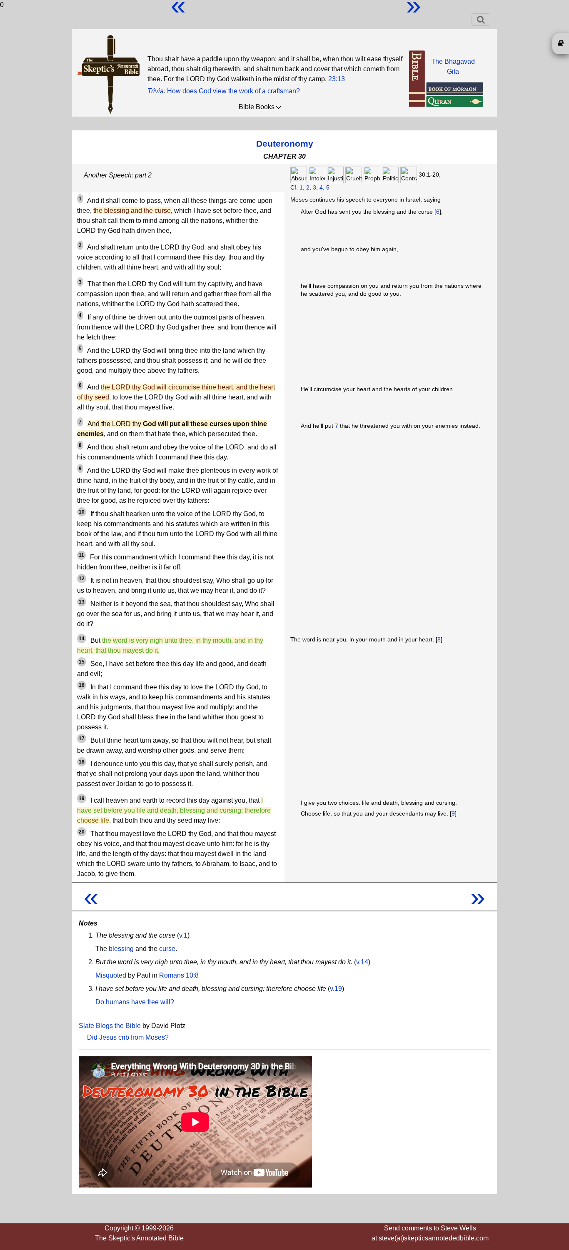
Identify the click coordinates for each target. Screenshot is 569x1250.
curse (167, 948)
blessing (121, 948)
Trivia (155, 91)
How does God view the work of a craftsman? (233, 91)
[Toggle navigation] (481, 19)
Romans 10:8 (179, 975)
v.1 (183, 935)
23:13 (336, 78)
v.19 (336, 988)
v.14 (362, 962)
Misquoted (110, 975)
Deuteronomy (284, 143)
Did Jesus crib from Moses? (128, 1037)
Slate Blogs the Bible (110, 1025)
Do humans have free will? (134, 1001)
